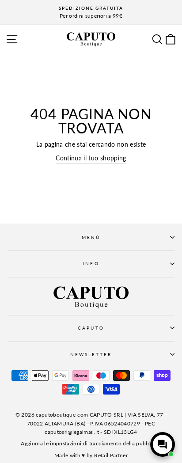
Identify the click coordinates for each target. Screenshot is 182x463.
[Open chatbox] (162, 444)
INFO (91, 263)
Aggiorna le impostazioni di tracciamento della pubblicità (91, 443)
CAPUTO (91, 327)
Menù (91, 237)
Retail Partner (111, 455)
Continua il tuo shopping (91, 158)
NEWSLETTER (91, 354)
